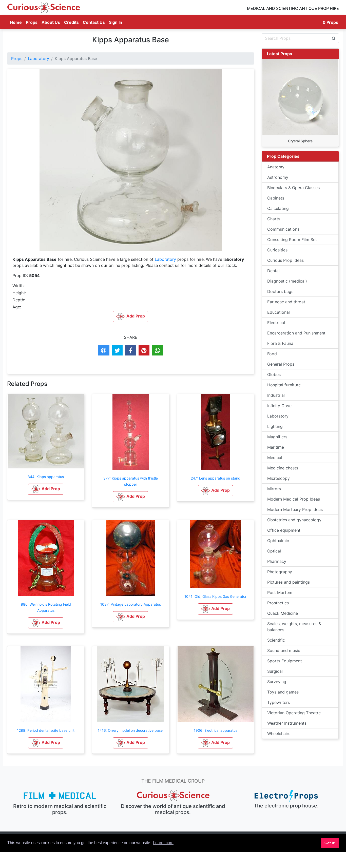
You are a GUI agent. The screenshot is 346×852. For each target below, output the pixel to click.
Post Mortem (279, 592)
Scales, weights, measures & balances (294, 626)
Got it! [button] (329, 843)
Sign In (115, 22)
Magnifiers (277, 436)
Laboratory (38, 58)
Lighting (275, 426)
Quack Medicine (282, 613)
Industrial (276, 395)
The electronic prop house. (286, 806)
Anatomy (275, 166)
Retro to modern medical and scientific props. (59, 809)
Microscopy (278, 478)
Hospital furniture (284, 384)
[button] (45, 489)
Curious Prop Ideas (285, 260)
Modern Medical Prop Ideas (293, 499)
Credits (71, 22)
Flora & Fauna (280, 343)
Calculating (278, 208)
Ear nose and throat (286, 301)
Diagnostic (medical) (287, 281)
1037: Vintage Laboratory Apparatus (130, 604)
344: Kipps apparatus (46, 476)
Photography (279, 571)
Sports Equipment (284, 660)
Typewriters (278, 702)
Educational (278, 312)
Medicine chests (282, 467)
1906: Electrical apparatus (215, 730)
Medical (274, 457)
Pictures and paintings (288, 582)
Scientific (276, 640)
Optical (274, 550)
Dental (273, 270)
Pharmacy (276, 561)
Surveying (276, 681)
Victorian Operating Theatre (294, 712)
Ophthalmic (278, 540)
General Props (280, 364)
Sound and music (283, 650)
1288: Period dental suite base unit (45, 730)
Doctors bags (280, 291)
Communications (283, 229)
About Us (51, 22)
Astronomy (277, 177)
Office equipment (283, 530)
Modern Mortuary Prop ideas (295, 509)
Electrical (276, 322)
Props (31, 22)
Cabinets (275, 198)
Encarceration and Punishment (296, 332)
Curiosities (277, 249)
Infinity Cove (279, 405)
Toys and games (283, 692)
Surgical (275, 671)
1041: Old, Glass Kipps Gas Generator (215, 596)
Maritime (275, 447)
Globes (274, 374)
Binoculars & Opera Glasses (293, 187)
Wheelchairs (278, 733)
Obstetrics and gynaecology (294, 519)
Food (272, 353)
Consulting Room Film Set (292, 239)
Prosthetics (278, 602)
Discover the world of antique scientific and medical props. (173, 809)
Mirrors (274, 488)
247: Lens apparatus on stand (215, 478)
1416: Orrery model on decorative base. (131, 730)
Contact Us (94, 22)
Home (17, 22)
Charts (273, 218)
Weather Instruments (286, 723)
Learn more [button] (163, 843)
